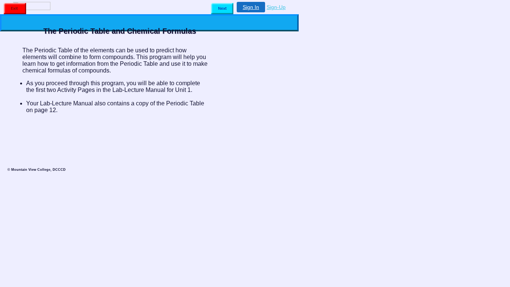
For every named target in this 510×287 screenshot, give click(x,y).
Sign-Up (276, 7)
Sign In (251, 7)
